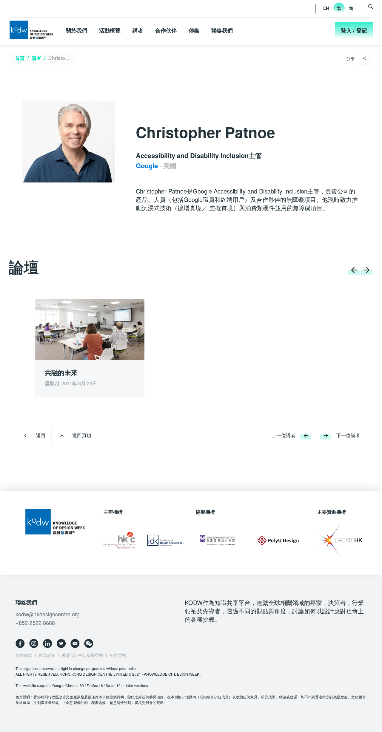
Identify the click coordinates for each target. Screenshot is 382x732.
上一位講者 (283, 435)
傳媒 (194, 30)
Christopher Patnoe (61, 58)
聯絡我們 (222, 30)
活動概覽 (110, 30)
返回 (40, 435)
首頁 (19, 58)
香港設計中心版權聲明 (82, 655)
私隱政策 (46, 655)
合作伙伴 (166, 30)
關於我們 (76, 30)
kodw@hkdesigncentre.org (48, 614)
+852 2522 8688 (35, 622)
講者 (138, 30)
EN (326, 8)
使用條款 (24, 655)
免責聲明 (118, 655)
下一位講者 (348, 435)
